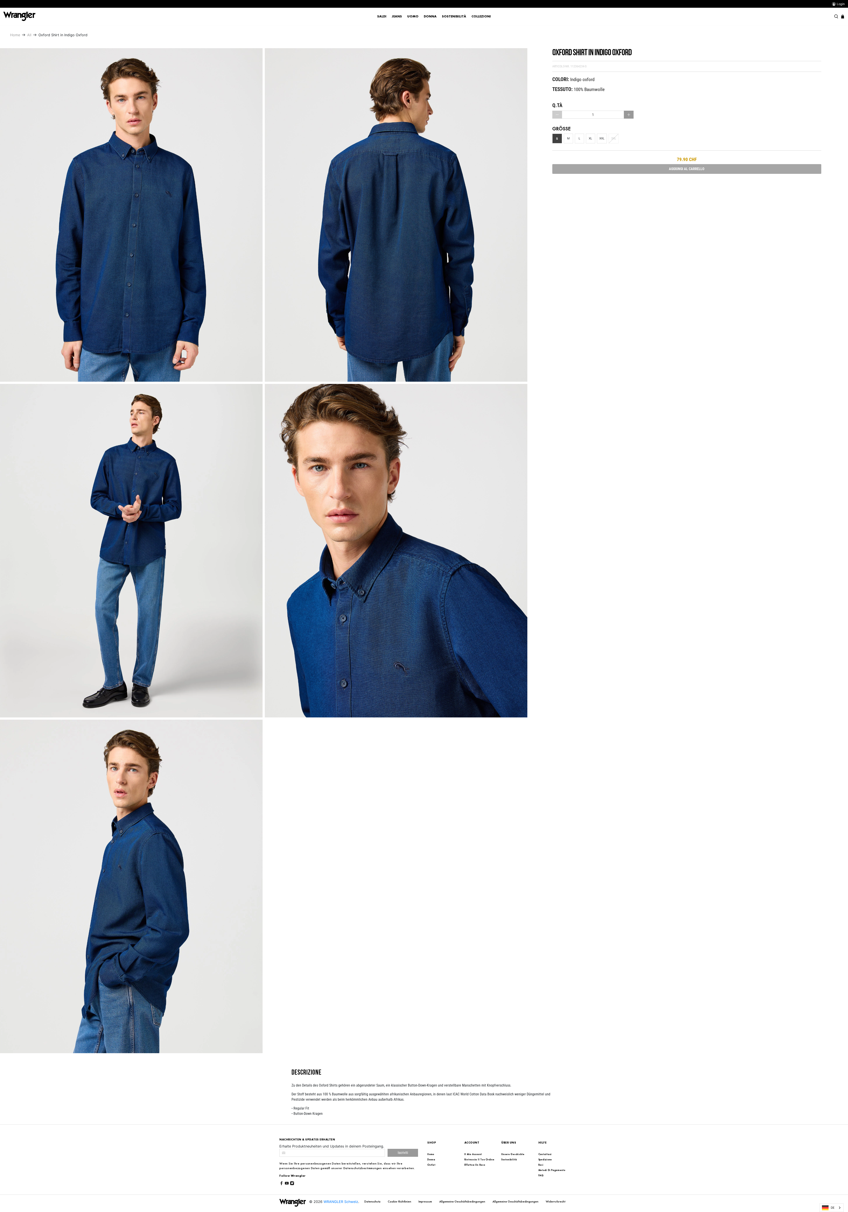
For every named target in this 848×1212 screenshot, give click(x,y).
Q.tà (557, 105)
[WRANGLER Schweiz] (19, 16)
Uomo (412, 16)
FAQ (540, 1175)
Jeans (397, 16)
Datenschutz (372, 1201)
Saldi (381, 16)
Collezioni (481, 16)
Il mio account (473, 1154)
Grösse (561, 128)
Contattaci (545, 1154)
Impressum (425, 1201)
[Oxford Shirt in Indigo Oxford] (131, 215)
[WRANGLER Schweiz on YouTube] (287, 1184)
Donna (430, 16)
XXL (601, 138)
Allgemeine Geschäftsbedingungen (462, 1201)
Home (15, 35)
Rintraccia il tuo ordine (479, 1159)
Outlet (431, 1164)
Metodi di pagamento (551, 1170)
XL (590, 138)
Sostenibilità (454, 16)
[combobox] (832, 1207)
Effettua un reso (474, 1164)
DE (833, 1207)
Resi (540, 1164)
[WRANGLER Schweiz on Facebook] (281, 1184)
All (29, 35)
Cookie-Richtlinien (400, 1201)
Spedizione (545, 1159)
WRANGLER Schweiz (341, 1201)
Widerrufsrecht (555, 1201)
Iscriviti (403, 1153)
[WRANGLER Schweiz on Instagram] (292, 1184)
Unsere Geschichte (512, 1154)
